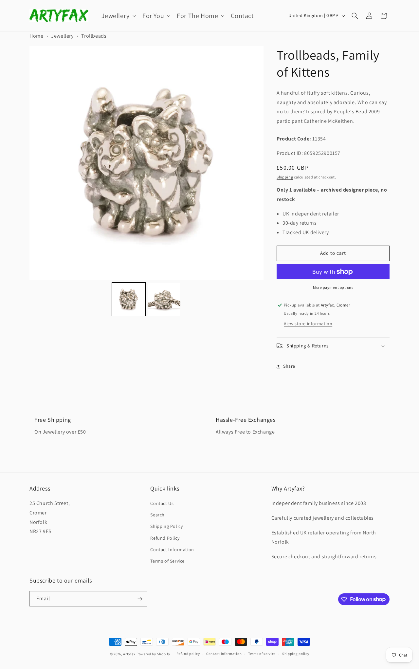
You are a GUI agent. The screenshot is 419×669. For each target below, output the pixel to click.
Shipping (285, 177)
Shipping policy (295, 653)
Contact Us (161, 503)
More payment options (333, 287)
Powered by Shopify (153, 654)
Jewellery (62, 35)
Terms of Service (167, 561)
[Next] (254, 163)
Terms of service (262, 653)
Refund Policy (164, 538)
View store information (308, 323)
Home (36, 35)
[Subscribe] (140, 598)
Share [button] (289, 366)
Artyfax (129, 654)
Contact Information (172, 549)
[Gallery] (146, 182)
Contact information (224, 653)
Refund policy (188, 653)
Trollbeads (93, 35)
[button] (118, 16)
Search (157, 515)
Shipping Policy (166, 526)
